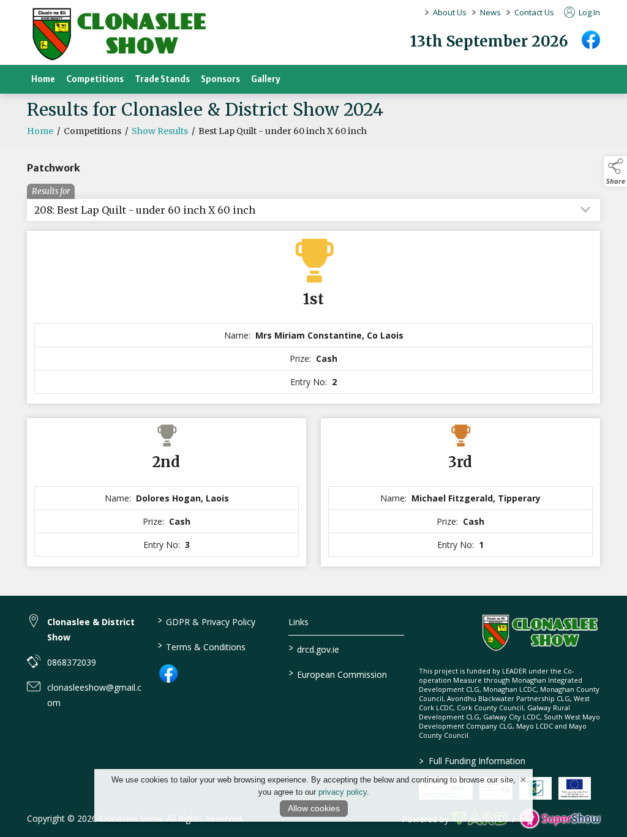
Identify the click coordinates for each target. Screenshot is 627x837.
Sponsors (220, 79)
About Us (450, 12)
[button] (615, 171)
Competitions (95, 79)
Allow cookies (314, 808)
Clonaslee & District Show (91, 629)
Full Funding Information (472, 761)
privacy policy (342, 792)
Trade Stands (162, 79)
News (490, 12)
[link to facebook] (168, 673)
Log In (588, 12)
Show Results (160, 131)
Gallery (265, 79)
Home (43, 79)
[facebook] (591, 40)
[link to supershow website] (560, 818)
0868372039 (71, 662)
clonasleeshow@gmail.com (94, 694)
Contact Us (534, 12)
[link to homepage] (119, 34)
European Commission (337, 673)
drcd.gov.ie (313, 648)
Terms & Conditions (202, 646)
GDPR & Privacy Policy (206, 621)
